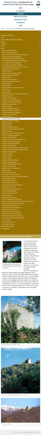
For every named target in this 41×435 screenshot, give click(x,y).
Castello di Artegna (7, 83)
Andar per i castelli (20, 16)
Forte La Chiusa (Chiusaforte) (9, 193)
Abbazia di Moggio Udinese (9, 50)
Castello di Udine (6, 158)
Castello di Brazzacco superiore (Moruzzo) (13, 87)
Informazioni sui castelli (7, 226)
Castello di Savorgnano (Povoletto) (11, 141)
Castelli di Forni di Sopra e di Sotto (11, 69)
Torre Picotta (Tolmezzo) (8, 224)
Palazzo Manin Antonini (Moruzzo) (11, 205)
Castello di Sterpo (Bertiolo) (9, 145)
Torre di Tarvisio (6, 220)
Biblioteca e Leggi (20, 19)
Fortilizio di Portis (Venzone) (9, 197)
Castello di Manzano (7, 122)
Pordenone (4, 44)
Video (2, 37)
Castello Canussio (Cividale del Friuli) (12, 73)
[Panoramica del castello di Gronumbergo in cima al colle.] (20, 370)
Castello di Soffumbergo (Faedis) (10, 143)
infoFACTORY (36, 432)
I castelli (20, 14)
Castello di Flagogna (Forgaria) (10, 108)
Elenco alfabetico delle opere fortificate (11, 39)
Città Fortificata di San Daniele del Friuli (12, 185)
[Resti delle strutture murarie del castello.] (20, 319)
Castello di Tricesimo (7, 156)
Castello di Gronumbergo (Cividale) (11, 118)
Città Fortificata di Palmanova (9, 182)
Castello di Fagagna (7, 106)
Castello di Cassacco (7, 96)
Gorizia (3, 42)
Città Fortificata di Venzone (9, 187)
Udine (12, 28)
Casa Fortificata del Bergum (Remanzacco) (13, 58)
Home (20, 8)
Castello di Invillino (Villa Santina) (10, 120)
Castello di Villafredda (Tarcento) (10, 160)
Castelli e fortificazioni (7, 35)
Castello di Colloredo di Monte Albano (12, 102)
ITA (38, 4)
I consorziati (20, 22)
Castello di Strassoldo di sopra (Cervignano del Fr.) (15, 147)
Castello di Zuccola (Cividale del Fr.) (11, 168)
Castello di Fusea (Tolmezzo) (9, 114)
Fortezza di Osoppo (7, 195)
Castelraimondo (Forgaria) (9, 172)
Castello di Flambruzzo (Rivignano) (11, 110)
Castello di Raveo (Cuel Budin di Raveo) (12, 133)
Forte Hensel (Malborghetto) (9, 191)
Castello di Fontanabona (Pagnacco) (11, 112)
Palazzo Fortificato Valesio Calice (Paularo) (13, 203)
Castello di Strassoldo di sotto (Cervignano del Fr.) (15, 149)
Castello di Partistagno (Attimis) (10, 127)
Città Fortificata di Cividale (8, 180)
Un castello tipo (5, 228)
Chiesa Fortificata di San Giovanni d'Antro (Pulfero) (15, 176)
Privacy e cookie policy (19, 432)
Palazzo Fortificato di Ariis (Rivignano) (12, 199)
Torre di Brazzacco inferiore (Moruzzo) (12, 214)
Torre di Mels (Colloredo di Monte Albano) (12, 218)
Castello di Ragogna (7, 131)
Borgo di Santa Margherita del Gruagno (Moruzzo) (15, 54)
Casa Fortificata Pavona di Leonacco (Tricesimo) (14, 67)
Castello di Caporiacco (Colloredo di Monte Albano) (15, 94)
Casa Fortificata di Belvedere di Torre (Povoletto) (14, 60)
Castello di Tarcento (7, 154)
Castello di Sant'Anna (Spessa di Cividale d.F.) (14, 139)
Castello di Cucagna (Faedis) (9, 104)
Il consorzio (20, 11)
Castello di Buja (6, 89)
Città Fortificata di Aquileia (8, 178)
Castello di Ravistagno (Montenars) (11, 135)
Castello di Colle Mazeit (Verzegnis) (11, 100)
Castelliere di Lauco (7, 71)
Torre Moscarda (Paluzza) (8, 222)
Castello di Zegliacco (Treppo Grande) (12, 164)
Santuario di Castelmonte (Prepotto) (11, 211)
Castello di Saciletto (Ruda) (9, 137)
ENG (38, 6)
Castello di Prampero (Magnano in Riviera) (13, 129)
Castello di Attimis (6, 85)
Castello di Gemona (7, 116)
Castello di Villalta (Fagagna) (9, 162)
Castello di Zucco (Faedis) (8, 166)
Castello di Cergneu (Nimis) (9, 98)
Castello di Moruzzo (7, 125)
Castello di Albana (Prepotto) (9, 79)
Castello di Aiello (6, 77)
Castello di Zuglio (6, 170)
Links (20, 25)
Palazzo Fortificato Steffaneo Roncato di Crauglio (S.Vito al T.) (18, 201)
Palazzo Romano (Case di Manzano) (11, 207)
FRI (38, 7)
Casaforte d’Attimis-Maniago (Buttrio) (11, 56)
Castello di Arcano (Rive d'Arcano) (11, 81)
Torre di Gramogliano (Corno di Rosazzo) (12, 216)
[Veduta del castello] (20, 410)
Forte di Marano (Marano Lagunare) (11, 189)
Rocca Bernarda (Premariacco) (10, 209)
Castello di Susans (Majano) (9, 151)
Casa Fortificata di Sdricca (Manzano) (11, 63)
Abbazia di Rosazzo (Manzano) (10, 52)
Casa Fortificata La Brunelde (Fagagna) (12, 65)
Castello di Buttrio (6, 92)
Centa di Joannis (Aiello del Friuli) (10, 174)
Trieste (3, 46)
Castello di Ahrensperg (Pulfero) (10, 75)
